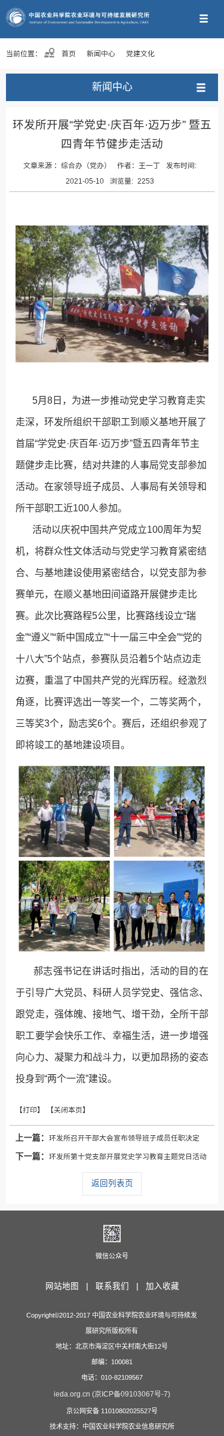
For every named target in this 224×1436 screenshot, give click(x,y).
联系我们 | (119, 1286)
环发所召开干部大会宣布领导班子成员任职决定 (108, 1137)
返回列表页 (112, 1183)
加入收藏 (162, 1286)
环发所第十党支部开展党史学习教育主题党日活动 (111, 1156)
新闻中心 (101, 54)
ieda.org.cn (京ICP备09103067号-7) (112, 1394)
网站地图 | (69, 1286)
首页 (68, 54)
